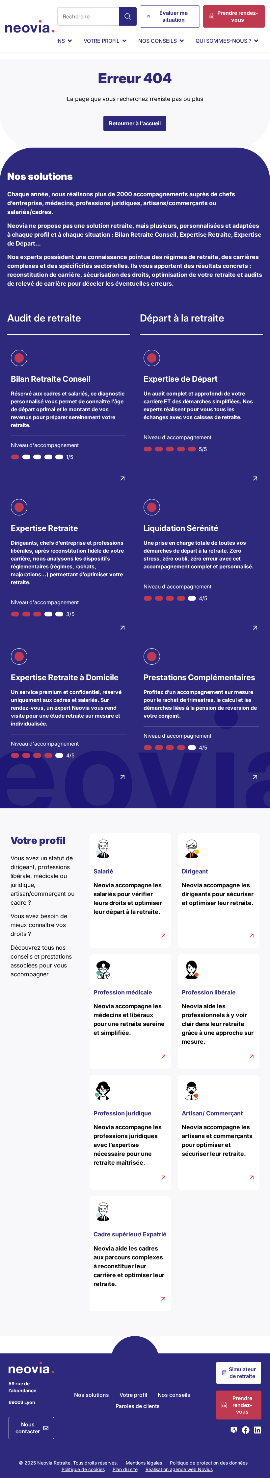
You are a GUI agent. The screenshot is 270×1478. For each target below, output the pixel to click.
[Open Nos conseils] (181, 41)
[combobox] (88, 16)
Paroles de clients (138, 1406)
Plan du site (125, 1469)
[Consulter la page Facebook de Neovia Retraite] (246, 1430)
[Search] (128, 16)
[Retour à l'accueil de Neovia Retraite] (30, 26)
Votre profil (133, 1395)
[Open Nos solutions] (70, 41)
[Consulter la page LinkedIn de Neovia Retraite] (257, 1430)
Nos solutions (91, 1395)
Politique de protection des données (209, 1463)
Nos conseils (174, 1395)
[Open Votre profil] (124, 41)
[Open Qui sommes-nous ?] (256, 41)
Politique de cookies (83, 1469)
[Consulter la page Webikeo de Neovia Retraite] (234, 1430)
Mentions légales (144, 1463)
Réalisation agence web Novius (179, 1469)
